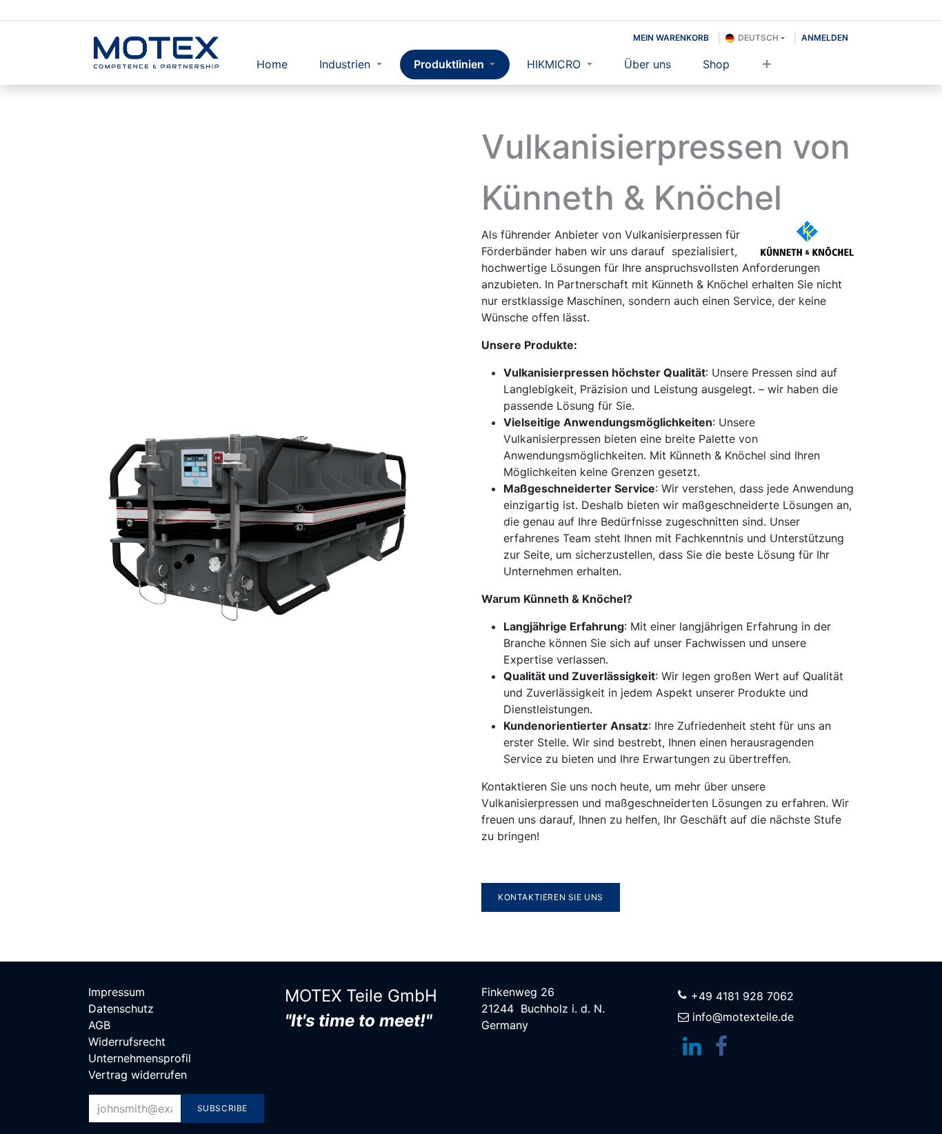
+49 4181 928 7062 (742, 996)
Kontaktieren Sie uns (550, 897)
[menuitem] (272, 64)
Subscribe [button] (222, 1108)
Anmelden (824, 37)
